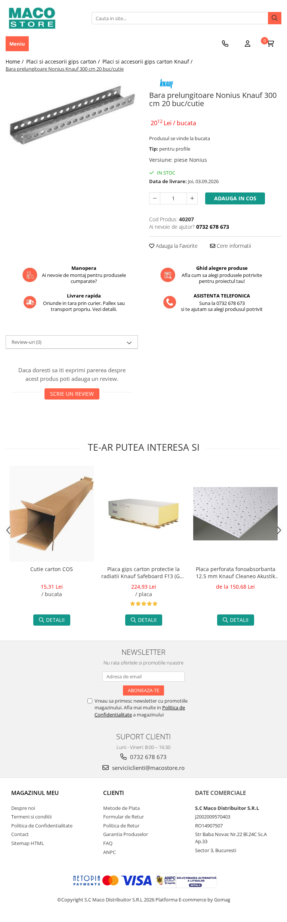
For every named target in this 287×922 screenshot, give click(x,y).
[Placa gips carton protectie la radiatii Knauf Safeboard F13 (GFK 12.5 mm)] (143, 513)
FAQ (107, 843)
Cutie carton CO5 (51, 569)
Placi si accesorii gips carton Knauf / (148, 61)
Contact (20, 834)
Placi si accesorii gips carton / (63, 61)
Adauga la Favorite (176, 245)
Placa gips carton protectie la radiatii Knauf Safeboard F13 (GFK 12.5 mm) (143, 573)
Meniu (17, 43)
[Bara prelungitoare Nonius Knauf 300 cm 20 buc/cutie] (72, 117)
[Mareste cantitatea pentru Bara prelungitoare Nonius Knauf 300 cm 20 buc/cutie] (192, 198)
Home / (15, 61)
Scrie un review (72, 393)
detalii (55, 619)
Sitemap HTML (27, 843)
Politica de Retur (121, 825)
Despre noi (23, 808)
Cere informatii (233, 245)
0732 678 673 (148, 757)
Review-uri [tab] (26, 342)
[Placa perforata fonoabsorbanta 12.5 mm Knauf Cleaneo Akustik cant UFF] (235, 513)
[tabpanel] (72, 117)
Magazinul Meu (35, 792)
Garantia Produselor (125, 834)
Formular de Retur (123, 816)
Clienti (113, 792)
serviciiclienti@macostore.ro (148, 767)
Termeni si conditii (31, 816)
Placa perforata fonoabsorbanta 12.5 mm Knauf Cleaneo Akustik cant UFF (235, 573)
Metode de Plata (121, 808)
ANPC (109, 852)
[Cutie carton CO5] (51, 514)
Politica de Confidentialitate (41, 825)
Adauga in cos (235, 198)
